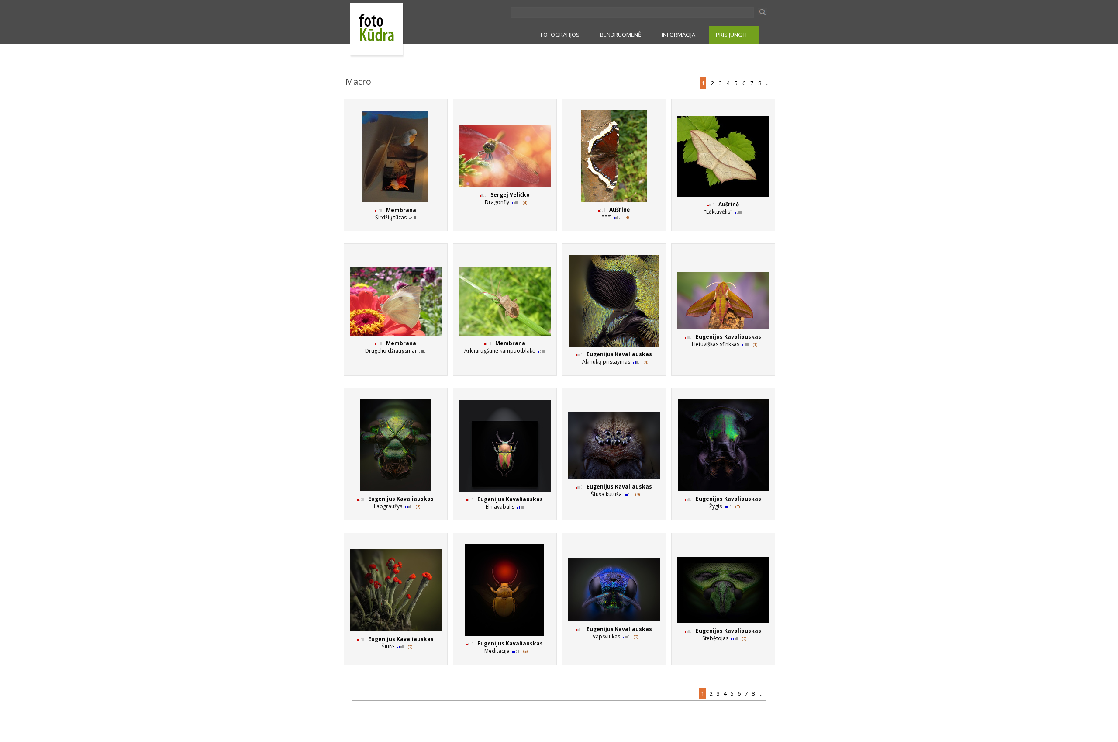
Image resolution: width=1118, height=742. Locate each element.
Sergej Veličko (510, 194)
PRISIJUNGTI (731, 34)
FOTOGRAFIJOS (560, 34)
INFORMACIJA (678, 34)
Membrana (401, 210)
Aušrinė (619, 209)
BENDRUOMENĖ (620, 34)
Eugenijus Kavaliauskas (619, 354)
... (768, 83)
